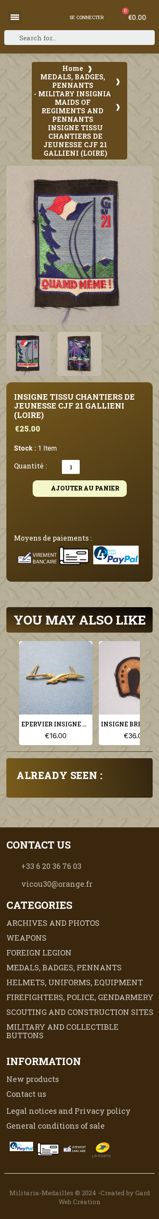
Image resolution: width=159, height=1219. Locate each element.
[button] (17, 245)
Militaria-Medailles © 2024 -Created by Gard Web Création (79, 1197)
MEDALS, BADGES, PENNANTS (72, 81)
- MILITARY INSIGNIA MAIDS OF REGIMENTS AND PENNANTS (72, 106)
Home (72, 68)
